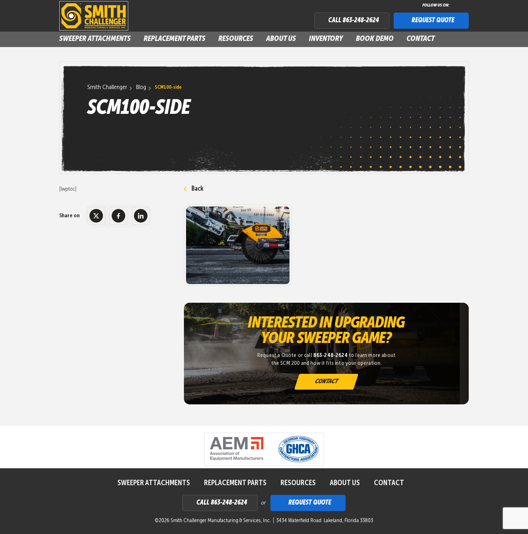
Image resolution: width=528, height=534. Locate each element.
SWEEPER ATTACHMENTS (95, 39)
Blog (141, 87)
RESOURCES (298, 483)
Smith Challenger (107, 87)
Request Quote (433, 20)
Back (197, 189)
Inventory (326, 39)
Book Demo (375, 39)
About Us (281, 39)
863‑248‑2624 (330, 355)
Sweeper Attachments (153, 483)
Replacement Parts (174, 39)
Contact (421, 39)
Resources (235, 39)
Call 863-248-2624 (353, 20)
